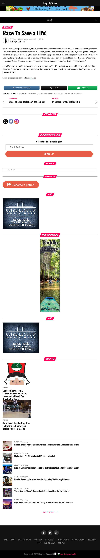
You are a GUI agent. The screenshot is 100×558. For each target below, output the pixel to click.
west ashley (77, 93)
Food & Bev (38, 539)
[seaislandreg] (50, 10)
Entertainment (63, 539)
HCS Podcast (50, 539)
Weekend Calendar (78, 539)
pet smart (59, 93)
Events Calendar (24, 539)
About (12, 539)
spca (68, 93)
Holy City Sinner (18, 42)
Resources (92, 539)
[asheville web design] (66, 554)
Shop (39, 543)
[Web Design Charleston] (55, 554)
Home (6, 539)
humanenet (23, 93)
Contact (61, 543)
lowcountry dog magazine (41, 93)
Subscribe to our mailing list (49, 142)
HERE (33, 77)
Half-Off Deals (49, 543)
